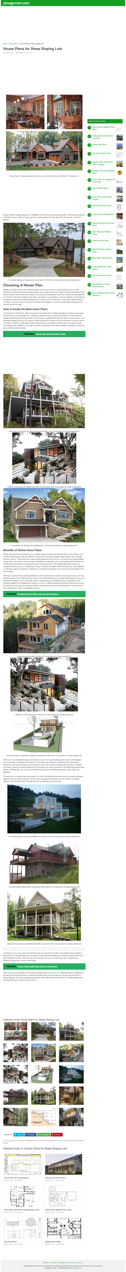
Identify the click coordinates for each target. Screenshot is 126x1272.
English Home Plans (53, 1241)
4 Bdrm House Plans (100, 240)
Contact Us (53, 1262)
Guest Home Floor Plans (101, 206)
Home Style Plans (99, 144)
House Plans (9, 53)
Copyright (62, 1262)
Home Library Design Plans (103, 214)
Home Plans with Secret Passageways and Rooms (24, 1209)
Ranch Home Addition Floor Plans (58, 1209)
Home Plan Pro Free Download (16, 1177)
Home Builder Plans (100, 188)
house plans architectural (29, 1140)
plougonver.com (16, 3)
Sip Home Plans (10, 1241)
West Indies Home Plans (102, 258)
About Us (80, 1262)
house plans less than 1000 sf (48, 1140)
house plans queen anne (67, 1140)
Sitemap (46, 1262)
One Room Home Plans (101, 153)
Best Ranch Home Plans (102, 275)
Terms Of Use (70, 1262)
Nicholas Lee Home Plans (55, 1177)
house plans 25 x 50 (13, 1140)
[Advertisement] (63, 25)
